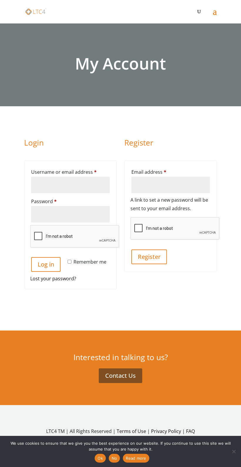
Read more (136, 458)
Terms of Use (131, 431)
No (114, 458)
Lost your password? (53, 278)
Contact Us (120, 376)
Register (149, 257)
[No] (234, 451)
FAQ (190, 431)
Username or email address (70, 171)
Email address (158, 171)
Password (54, 201)
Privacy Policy (166, 431)
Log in (46, 264)
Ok (100, 458)
